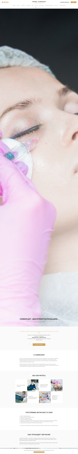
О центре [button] (18, 5)
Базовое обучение (41, 7)
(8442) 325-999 (35, 337)
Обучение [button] (23, 5)
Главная (14, 5)
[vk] (2, 2)
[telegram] (6, 2)
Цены (32, 5)
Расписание (28, 5)
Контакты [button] (56, 5)
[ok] (4, 2)
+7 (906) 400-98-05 (42, 337)
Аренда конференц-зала (49, 5)
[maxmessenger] (7, 2)
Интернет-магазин (62, 5)
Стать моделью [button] (41, 5)
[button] (73, 2)
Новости (36, 5)
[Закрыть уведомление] (77, 449)
